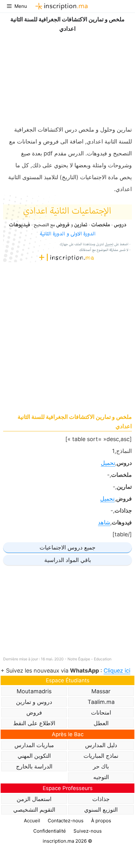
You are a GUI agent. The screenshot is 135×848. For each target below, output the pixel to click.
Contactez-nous (66, 821)
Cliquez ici (117, 670)
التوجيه (101, 777)
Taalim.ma (101, 702)
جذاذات (101, 799)
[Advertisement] (67, 77)
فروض (34, 712)
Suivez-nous (87, 831)
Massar (101, 691)
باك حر (101, 766)
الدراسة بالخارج (34, 766)
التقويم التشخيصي (34, 809)
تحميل (108, 463)
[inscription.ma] (60, 6)
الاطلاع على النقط (34, 723)
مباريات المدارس (34, 745)
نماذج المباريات (101, 755)
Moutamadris (34, 691)
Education (102, 659)
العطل (101, 723)
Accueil (32, 821)
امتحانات (101, 712)
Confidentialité (49, 831)
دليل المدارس (101, 745)
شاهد (104, 522)
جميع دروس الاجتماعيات (67, 547)
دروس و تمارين (34, 702)
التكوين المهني (34, 755)
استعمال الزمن (34, 799)
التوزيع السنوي (101, 809)
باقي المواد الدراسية (67, 560)
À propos (101, 821)
